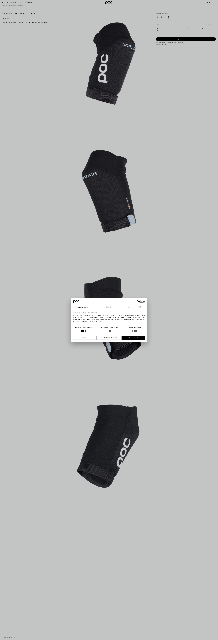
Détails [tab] (109, 307)
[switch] (109, 331)
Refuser (84, 337)
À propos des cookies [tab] (134, 307)
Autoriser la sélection (109, 337)
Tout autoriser (133, 337)
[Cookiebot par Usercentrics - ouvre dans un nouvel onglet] (138, 301)
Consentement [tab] (83, 307)
